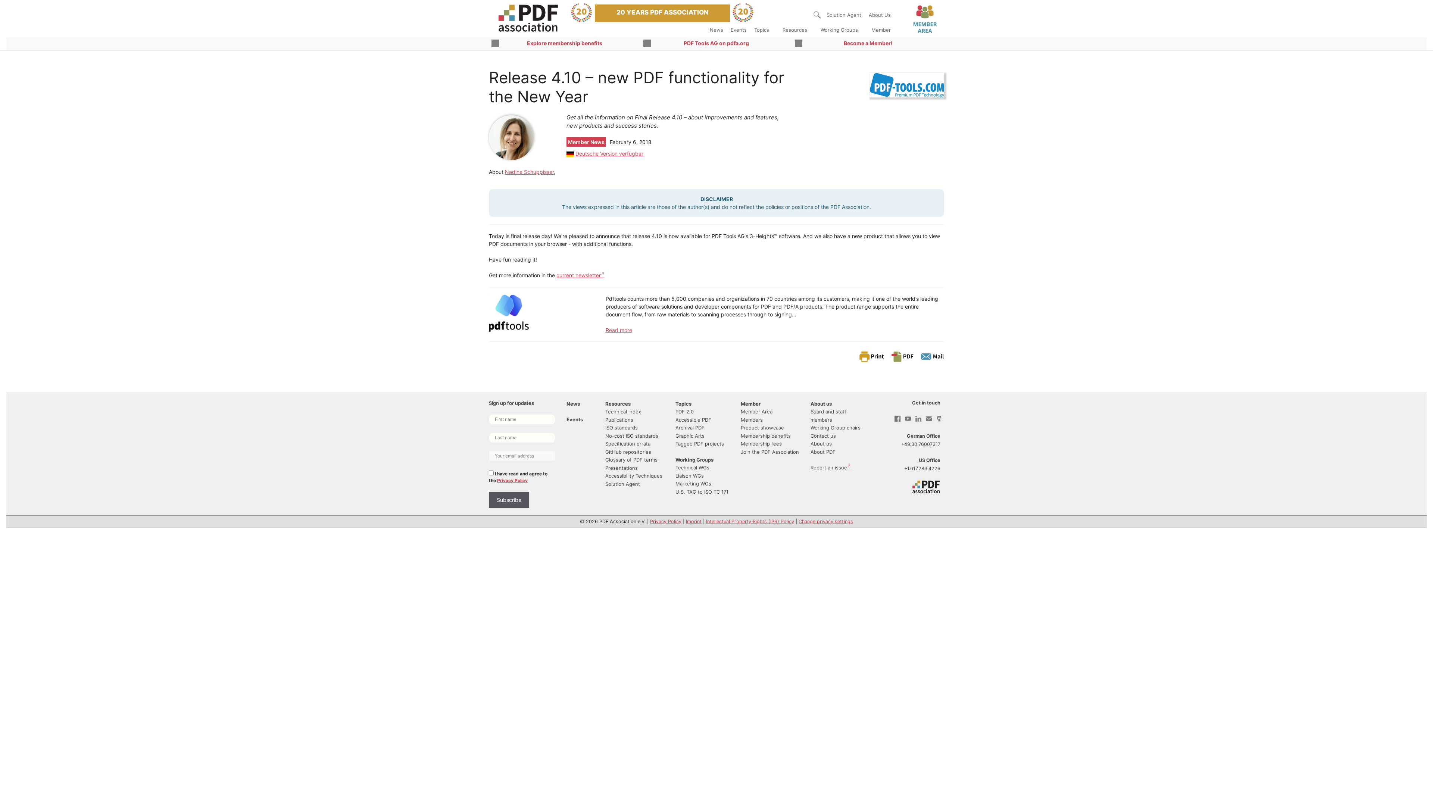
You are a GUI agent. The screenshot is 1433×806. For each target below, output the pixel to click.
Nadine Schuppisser (529, 172)
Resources (795, 30)
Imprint (694, 521)
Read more (619, 330)
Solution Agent (844, 15)
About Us (880, 15)
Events (739, 30)
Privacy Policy (512, 480)
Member (881, 30)
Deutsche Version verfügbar (609, 153)
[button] (817, 15)
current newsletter (578, 275)
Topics (761, 30)
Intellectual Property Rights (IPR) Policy (750, 521)
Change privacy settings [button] (826, 521)
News (716, 30)
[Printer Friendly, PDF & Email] (901, 356)
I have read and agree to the (518, 477)
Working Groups (839, 30)
